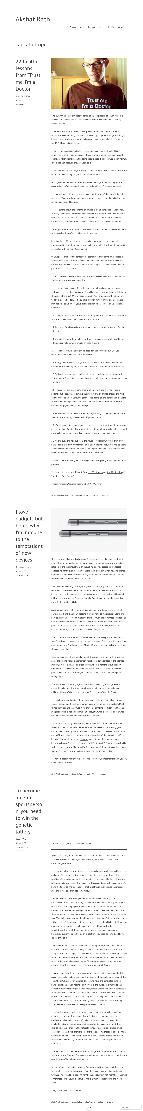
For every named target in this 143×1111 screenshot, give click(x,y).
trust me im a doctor (100, 495)
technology (102, 774)
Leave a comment (22, 575)
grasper (63, 483)
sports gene (108, 1102)
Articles (73, 27)
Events (111, 27)
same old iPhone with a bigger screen (68, 660)
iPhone (94, 774)
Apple (88, 774)
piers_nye (68, 1090)
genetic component (110, 154)
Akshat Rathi (34, 19)
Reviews (84, 739)
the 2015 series (114, 472)
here (96, 119)
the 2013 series (95, 472)
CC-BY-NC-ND (90, 483)
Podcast (91, 27)
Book (82, 27)
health (88, 495)
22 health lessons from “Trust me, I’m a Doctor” (28, 75)
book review (91, 1102)
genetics (99, 1102)
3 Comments (20, 104)
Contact (121, 27)
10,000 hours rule (79, 1039)
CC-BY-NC (77, 1090)
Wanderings (64, 495)
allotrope (81, 495)
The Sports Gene (69, 843)
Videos (101, 27)
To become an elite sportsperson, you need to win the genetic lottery (29, 811)
